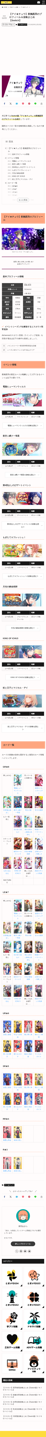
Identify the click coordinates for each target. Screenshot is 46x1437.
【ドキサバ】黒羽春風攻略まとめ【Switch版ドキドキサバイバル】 (22, 1389)
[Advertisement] (23, 49)
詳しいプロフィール (23, 1244)
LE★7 (14, 189)
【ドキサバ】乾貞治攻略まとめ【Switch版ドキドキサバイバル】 (22, 1410)
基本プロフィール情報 (20, 154)
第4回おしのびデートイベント (23, 167)
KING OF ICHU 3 (17, 872)
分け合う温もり (18, 831)
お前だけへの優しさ (39, 853)
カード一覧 (12, 183)
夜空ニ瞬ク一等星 (19, 164)
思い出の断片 (7, 1055)
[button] (4, 104)
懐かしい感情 (39, 1036)
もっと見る (23, 200)
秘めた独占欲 (28, 1055)
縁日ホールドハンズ (18, 853)
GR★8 (14, 186)
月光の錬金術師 (18, 173)
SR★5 (14, 195)
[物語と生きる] (6, 2)
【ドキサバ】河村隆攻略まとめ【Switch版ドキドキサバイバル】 (22, 1417)
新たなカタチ (18, 1055)
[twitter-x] (16, 1251)
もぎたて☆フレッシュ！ (21, 170)
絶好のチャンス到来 (39, 872)
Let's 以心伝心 (7, 872)
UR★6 (14, 192)
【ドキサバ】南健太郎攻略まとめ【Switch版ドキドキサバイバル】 (22, 1396)
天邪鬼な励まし (7, 811)
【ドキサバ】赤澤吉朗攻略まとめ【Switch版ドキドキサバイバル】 (22, 1403)
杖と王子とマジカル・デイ (22, 179)
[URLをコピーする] (41, 104)
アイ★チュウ (23, 24)
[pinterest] (21, 1251)
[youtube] (25, 1251)
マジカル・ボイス (39, 1055)
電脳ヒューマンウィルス (21, 161)
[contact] (29, 1251)
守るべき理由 (18, 1036)
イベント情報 (13, 158)
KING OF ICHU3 (18, 176)
